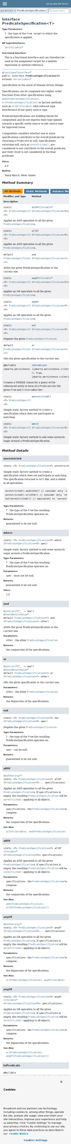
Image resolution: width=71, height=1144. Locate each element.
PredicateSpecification (31, 10)
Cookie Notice (18, 1133)
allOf (35, 207)
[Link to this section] (35, 182)
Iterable (45, 207)
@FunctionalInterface (16, 72)
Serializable (13, 47)
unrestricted (40, 396)
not (34, 325)
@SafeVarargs (11, 775)
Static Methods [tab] (36, 191)
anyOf (35, 278)
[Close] (61, 1082)
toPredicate (39, 365)
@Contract (9, 611)
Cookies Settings (35, 1140)
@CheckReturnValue (15, 614)
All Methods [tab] (12, 191)
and (34, 254)
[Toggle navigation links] (5, 3)
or (33, 345)
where (35, 423)
